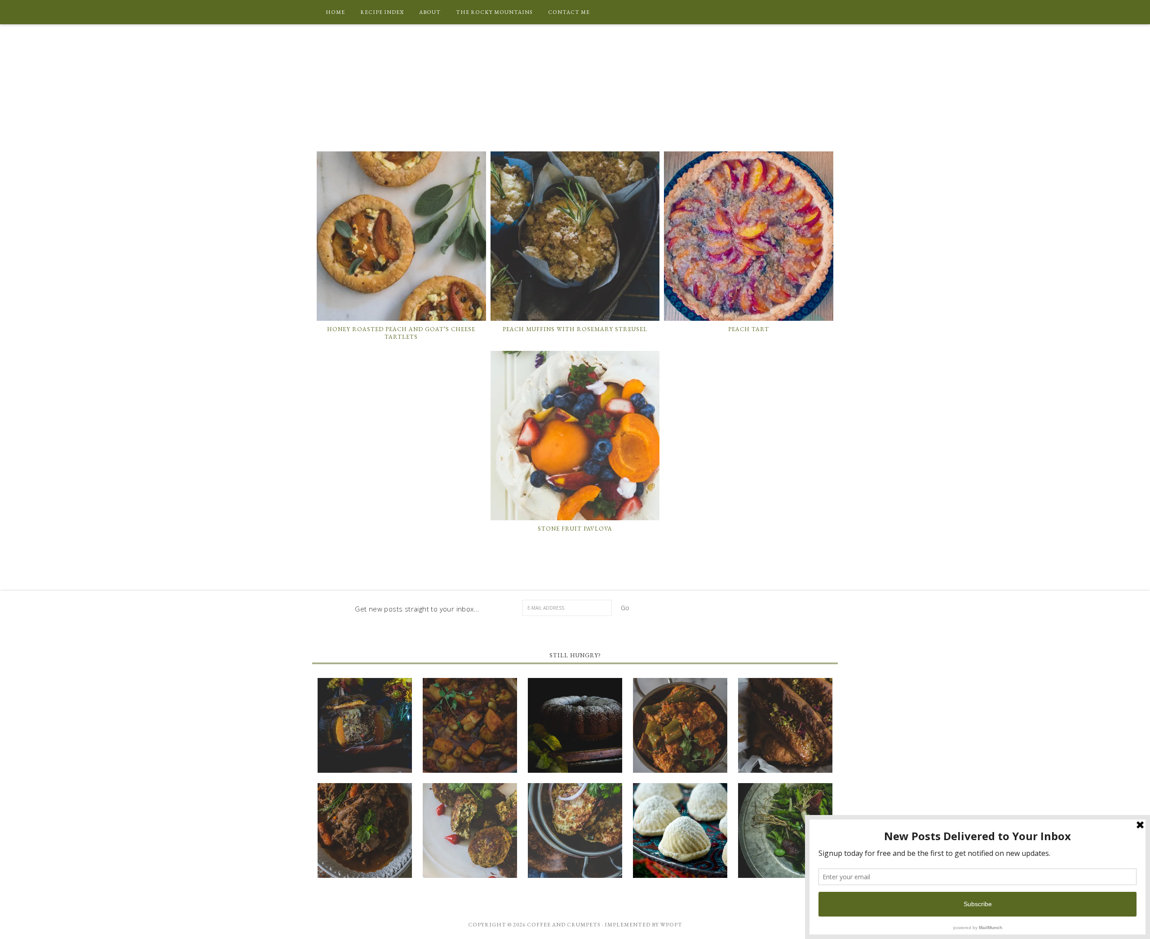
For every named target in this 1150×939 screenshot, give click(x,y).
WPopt (671, 924)
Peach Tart (748, 329)
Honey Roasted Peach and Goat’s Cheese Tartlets (401, 333)
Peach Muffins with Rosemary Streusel (575, 329)
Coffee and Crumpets (575, 83)
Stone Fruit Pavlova (575, 528)
